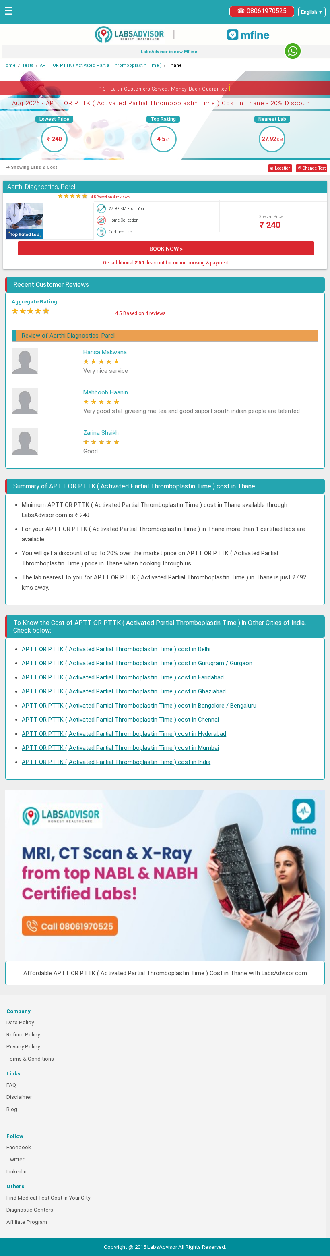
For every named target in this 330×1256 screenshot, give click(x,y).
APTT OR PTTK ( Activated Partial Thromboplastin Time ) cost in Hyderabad (124, 733)
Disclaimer (19, 1097)
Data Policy (20, 1022)
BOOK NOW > (166, 249)
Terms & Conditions (30, 1059)
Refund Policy (23, 1035)
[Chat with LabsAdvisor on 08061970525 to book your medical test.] (293, 51)
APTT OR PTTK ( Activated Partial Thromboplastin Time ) (101, 65)
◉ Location (280, 168)
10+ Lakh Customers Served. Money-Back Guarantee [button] (165, 87)
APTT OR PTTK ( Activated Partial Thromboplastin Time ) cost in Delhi (116, 649)
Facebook (18, 1147)
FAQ (11, 1085)
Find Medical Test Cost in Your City (48, 1198)
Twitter (15, 1159)
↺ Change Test (311, 168)
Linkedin (16, 1172)
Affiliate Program (26, 1222)
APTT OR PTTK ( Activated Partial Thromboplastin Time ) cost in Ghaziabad (124, 691)
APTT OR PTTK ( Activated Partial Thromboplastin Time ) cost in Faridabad (123, 677)
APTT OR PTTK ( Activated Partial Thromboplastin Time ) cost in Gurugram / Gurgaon (137, 663)
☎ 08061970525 (262, 11)
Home (9, 65)
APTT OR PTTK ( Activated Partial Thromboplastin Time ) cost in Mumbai (120, 748)
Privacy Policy (23, 1047)
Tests (27, 65)
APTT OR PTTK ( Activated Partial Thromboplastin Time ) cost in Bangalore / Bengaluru (139, 705)
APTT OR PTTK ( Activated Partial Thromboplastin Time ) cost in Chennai (120, 719)
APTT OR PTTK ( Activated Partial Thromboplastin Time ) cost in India (116, 762)
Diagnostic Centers (29, 1210)
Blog (11, 1109)
